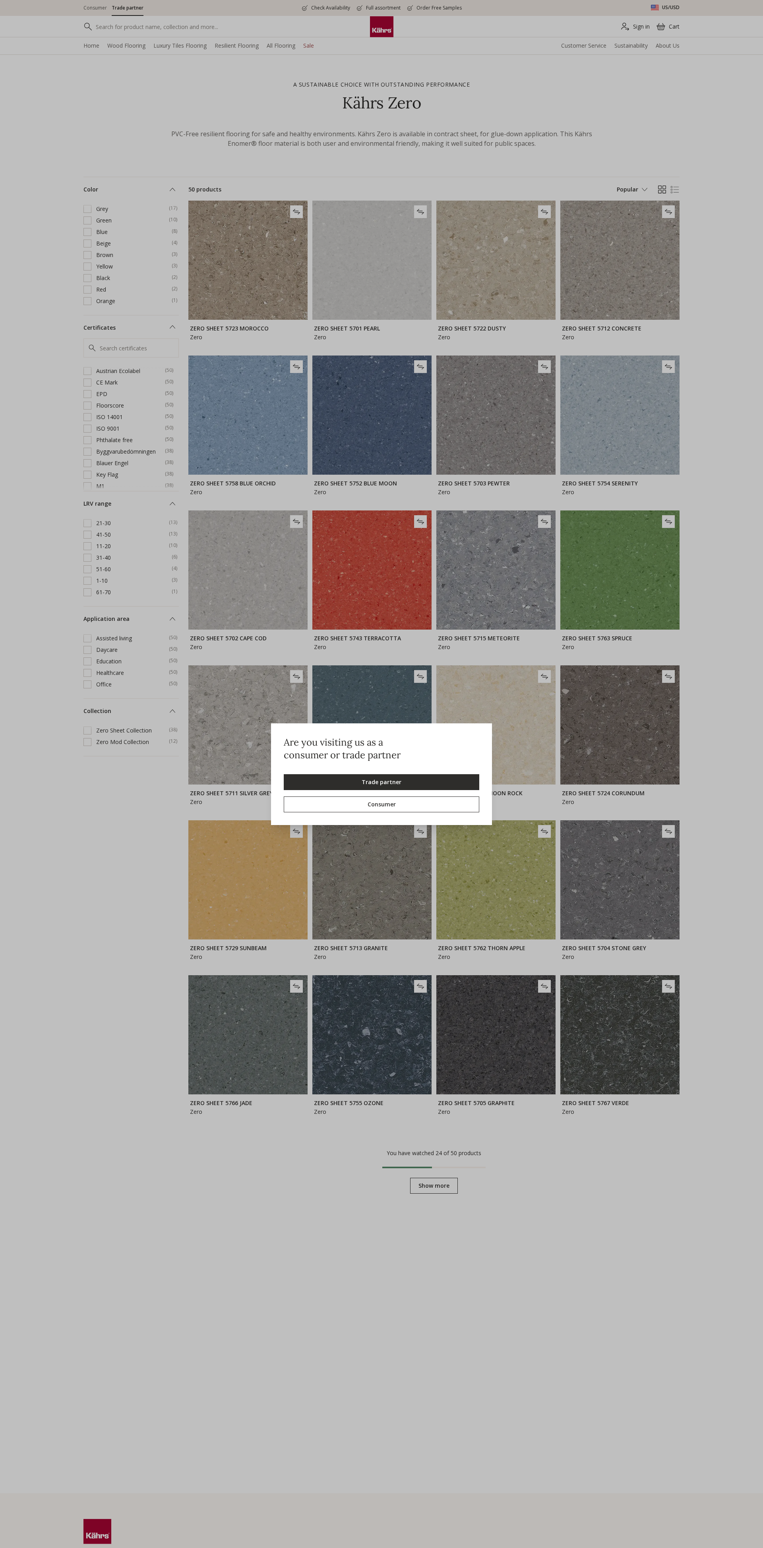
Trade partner (381, 782)
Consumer (382, 804)
